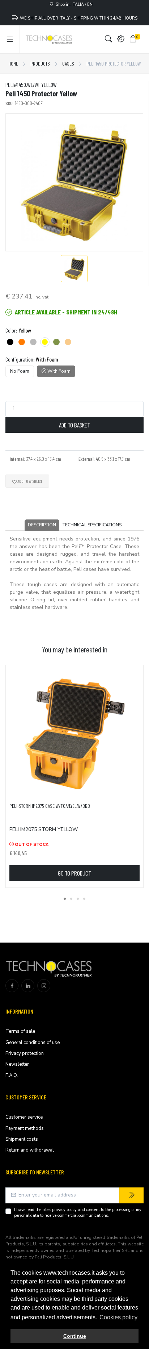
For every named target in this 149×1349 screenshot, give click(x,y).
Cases (68, 63)
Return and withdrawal (29, 1150)
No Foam (19, 371)
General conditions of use (32, 1042)
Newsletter (17, 1064)
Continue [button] (74, 1336)
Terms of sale (20, 1031)
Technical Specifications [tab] (92, 525)
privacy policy (64, 1209)
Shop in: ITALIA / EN (73, 4)
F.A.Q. (11, 1075)
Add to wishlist (29, 481)
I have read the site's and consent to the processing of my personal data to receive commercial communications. (77, 1213)
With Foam (58, 371)
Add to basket (74, 425)
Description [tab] (42, 525)
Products (40, 63)
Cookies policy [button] (118, 1317)
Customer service (24, 1117)
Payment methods (24, 1128)
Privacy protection (24, 1053)
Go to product (74, 873)
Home (13, 63)
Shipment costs (21, 1139)
